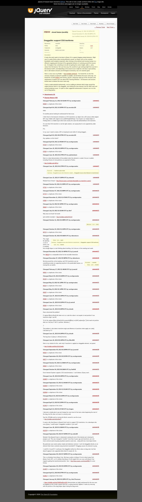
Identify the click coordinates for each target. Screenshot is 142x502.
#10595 (45, 386)
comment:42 (95, 472)
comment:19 (95, 269)
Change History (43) (51, 97)
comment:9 (96, 184)
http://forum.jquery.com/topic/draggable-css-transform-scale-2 (74, 181)
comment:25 (95, 309)
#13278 (45, 430)
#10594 (45, 392)
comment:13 (95, 210)
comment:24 (95, 302)
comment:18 (95, 258)
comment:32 (95, 376)
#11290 (45, 399)
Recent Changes (110, 23)
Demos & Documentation (84, 13)
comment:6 (96, 154)
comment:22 (95, 289)
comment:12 (95, 204)
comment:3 (96, 135)
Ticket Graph (93, 23)
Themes (96, 13)
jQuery (71, 7)
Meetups (87, 7)
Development (104, 13)
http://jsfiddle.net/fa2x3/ (70, 73)
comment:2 (96, 107)
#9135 (44, 279)
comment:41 (95, 466)
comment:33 (95, 382)
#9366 (44, 299)
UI (82, 7)
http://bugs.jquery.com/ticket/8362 (80, 461)
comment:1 (96, 100)
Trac (95, 2)
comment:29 (95, 356)
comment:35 (95, 395)
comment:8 (96, 177)
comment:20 (95, 276)
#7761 (44, 187)
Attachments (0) (49, 94)
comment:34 (95, 389)
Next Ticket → (111, 27)
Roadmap (101, 23)
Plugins (77, 7)
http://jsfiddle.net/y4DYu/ (51, 163)
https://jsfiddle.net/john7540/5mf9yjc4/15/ (56, 482)
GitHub (62, 2)
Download (72, 13)
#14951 (45, 476)
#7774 (44, 194)
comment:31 (95, 369)
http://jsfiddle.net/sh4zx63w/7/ (52, 419)
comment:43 (95, 479)
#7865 (44, 200)
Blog (98, 7)
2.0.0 (91, 45)
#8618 (47, 254)
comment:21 (95, 282)
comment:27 (95, 340)
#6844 (47, 32)
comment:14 (95, 220)
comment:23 (95, 295)
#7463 (44, 151)
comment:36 (95, 402)
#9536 (44, 352)
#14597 (45, 469)
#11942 (45, 405)
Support (113, 13)
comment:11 (95, 197)
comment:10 (95, 190)
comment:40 (95, 454)
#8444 (44, 207)
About (103, 7)
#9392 (44, 305)
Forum (93, 7)
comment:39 (95, 433)
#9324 (44, 285)
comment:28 (95, 349)
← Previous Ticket (99, 27)
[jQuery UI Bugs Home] (40, 11)
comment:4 (96, 141)
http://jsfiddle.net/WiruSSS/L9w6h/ (54, 346)
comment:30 (95, 362)
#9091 (44, 272)
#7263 (44, 145)
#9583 (44, 366)
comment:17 (95, 251)
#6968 (44, 104)
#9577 (44, 359)
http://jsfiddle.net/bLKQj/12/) (64, 217)
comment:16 (95, 235)
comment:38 (95, 427)
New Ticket (75, 23)
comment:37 (95, 409)
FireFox (57, 77)
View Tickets (84, 23)
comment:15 (95, 229)
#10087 (45, 379)
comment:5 (96, 148)
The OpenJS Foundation (49, 494)
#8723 (44, 232)
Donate (109, 7)
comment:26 (95, 333)
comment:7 (96, 166)
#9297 (44, 292)
